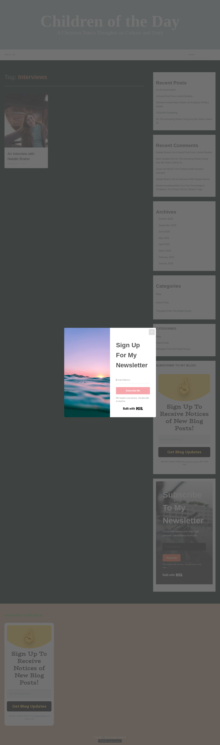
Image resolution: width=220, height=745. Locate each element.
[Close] (152, 332)
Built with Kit (133, 408)
